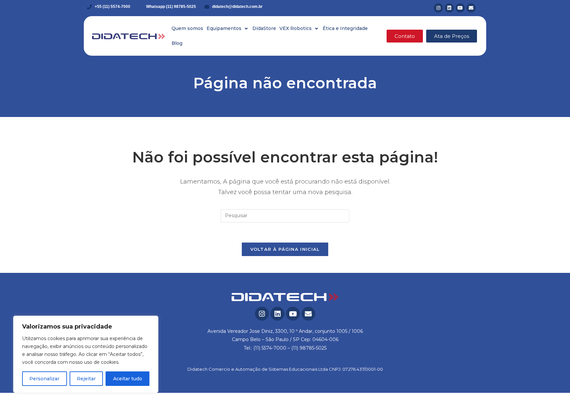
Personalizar (44, 379)
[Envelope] (471, 8)
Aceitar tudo (127, 379)
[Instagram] (438, 8)
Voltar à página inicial (285, 249)
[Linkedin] (449, 8)
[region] (85, 354)
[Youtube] (460, 8)
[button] (227, 28)
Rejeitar (86, 379)
